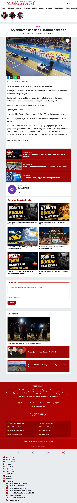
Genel (38, 26)
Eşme (35, 441)
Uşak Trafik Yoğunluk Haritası (50, 427)
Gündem (11, 8)
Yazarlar (9, 466)
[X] (35, 414)
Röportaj (9, 469)
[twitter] (32, 452)
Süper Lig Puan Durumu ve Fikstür (22, 493)
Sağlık (34, 8)
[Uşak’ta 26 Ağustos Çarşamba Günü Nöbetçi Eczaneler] (54, 236)
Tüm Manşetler (46, 430)
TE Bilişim (43, 446)
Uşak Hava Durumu (47, 423)
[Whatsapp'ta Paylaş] (15, 77)
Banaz (30, 441)
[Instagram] (38, 414)
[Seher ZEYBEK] (12, 189)
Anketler (9, 474)
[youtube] (63, 452)
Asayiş (18, 8)
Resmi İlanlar (59, 8)
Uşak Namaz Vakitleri (16, 427)
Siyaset (49, 8)
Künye (8, 476)
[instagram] (47, 452)
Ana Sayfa (10, 457)
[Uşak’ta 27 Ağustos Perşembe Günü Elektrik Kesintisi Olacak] (23, 261)
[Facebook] (31, 414)
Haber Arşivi (45, 434)
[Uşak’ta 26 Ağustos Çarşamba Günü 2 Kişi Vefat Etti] (23, 212)
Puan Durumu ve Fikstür (17, 430)
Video (8, 464)
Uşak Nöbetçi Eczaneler (17, 423)
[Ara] (67, 3)
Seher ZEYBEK (12, 82)
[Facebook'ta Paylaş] (8, 77)
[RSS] (45, 414)
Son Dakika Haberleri (15, 434)
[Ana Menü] (69, 3)
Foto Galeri (10, 462)
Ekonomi (27, 8)
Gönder (11, 303)
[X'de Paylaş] (11, 77)
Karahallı (40, 441)
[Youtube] (41, 414)
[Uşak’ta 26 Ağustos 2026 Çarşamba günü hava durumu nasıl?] (23, 236)
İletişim (9, 478)
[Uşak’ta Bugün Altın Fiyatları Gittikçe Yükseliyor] (54, 212)
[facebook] (17, 452)
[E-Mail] (19, 192)
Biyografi (10, 471)
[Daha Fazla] (18, 77)
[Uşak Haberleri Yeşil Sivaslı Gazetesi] (20, 2)
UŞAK (3, 8)
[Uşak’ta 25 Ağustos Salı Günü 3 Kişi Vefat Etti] (54, 261)
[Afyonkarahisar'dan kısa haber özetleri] (38, 56)
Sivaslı (46, 441)
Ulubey (51, 441)
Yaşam (41, 8)
